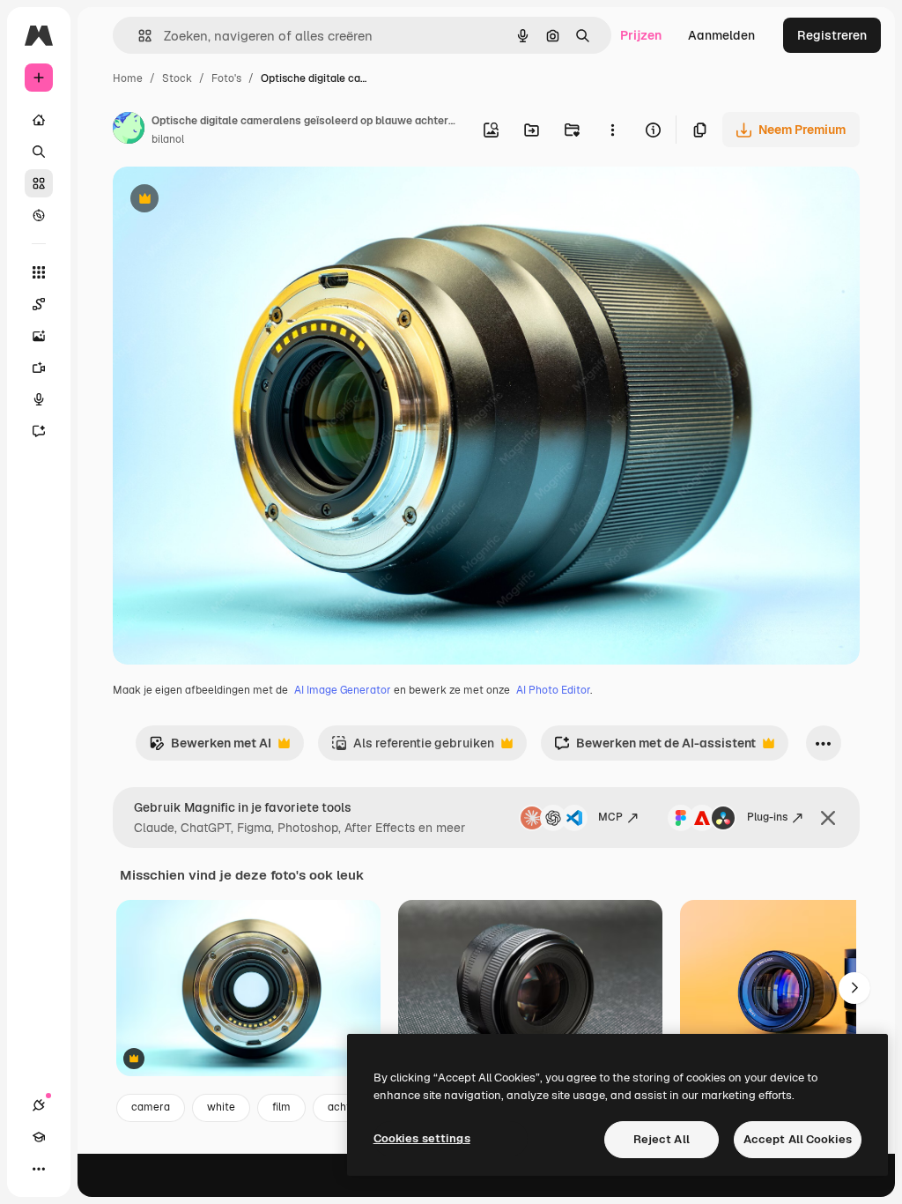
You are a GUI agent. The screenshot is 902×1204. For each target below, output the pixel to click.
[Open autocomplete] (138, 35)
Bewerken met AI (210, 748)
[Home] (39, 120)
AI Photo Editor (553, 690)
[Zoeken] (39, 151)
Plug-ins (767, 817)
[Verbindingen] (39, 1105)
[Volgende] (854, 988)
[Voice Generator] (39, 399)
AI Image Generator (342, 690)
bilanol (168, 139)
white (221, 1107)
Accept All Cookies (797, 1139)
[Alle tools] (39, 272)
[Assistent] (39, 431)
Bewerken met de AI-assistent (655, 748)
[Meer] (39, 1169)
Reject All (661, 1139)
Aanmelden (721, 35)
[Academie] (39, 1137)
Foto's (226, 78)
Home (128, 78)
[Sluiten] (828, 818)
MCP (610, 817)
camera (150, 1107)
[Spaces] (39, 304)
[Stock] (39, 183)
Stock (177, 78)
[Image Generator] (39, 336)
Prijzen (641, 35)
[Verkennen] (39, 215)
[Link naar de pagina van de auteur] (128, 130)
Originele (228, 200)
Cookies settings (421, 1138)
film (281, 1107)
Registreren (832, 35)
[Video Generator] (39, 367)
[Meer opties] (612, 129)
